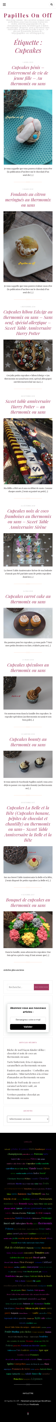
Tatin (43, 1194)
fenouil (14, 1242)
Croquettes (46, 1359)
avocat (48, 1149)
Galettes (8, 1213)
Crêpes (26, 1276)
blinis (9, 1194)
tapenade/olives (11, 1318)
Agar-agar (43, 1350)
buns (40, 1184)
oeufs (49, 1285)
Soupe (42, 1228)
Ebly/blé (45, 1341)
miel (30, 1313)
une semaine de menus (16, 1341)
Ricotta (29, 1223)
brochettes (27, 1218)
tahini (36, 1184)
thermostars (38, 1304)
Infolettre (28, 1393)
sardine (17, 1267)
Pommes (34, 1354)
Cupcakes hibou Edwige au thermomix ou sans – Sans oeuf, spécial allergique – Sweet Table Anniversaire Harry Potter (28, 322)
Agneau (19, 1208)
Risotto (19, 1183)
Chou (29, 1194)
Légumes (36, 1379)
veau (25, 1271)
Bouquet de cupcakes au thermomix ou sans (28, 902)
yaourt (16, 1233)
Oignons (30, 1247)
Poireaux (31, 1212)
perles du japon (25, 1159)
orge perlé (29, 1258)
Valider (28, 1026)
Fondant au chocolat (30, 1345)
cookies (29, 1323)
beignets (14, 1313)
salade (28, 1373)
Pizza (39, 1359)
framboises (10, 1276)
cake (43, 1318)
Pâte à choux (20, 1281)
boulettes (43, 1336)
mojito (46, 1253)
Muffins (15, 1331)
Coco (43, 1298)
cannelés (43, 1345)
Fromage (46, 1217)
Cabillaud (47, 1262)
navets (50, 1204)
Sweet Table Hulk (28, 1184)
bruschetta (28, 1189)
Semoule (23, 1203)
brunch (40, 1168)
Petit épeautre (39, 1290)
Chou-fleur (19, 1308)
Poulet (8, 1331)
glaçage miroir (10, 1208)
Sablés (14, 1194)
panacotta (17, 1345)
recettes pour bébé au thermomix (21, 1285)
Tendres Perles (34, 1199)
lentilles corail (23, 1355)
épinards (16, 1373)
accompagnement (14, 1188)
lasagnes (27, 1379)
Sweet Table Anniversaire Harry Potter (31, 1243)
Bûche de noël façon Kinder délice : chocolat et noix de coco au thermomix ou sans (26, 1053)
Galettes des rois (17, 1257)
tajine (49, 1208)
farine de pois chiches (38, 1189)
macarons (13, 1299)
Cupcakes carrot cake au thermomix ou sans (28, 599)
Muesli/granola (32, 1271)
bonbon (26, 1199)
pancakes (26, 1154)
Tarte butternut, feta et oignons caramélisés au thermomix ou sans (26, 1063)
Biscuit (36, 1257)
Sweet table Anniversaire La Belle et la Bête (21, 1359)
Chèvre (46, 1168)
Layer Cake (15, 1159)
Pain (18, 1350)
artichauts (11, 1183)
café (32, 1303)
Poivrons (38, 1153)
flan (47, 1194)
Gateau (33, 1275)
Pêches (27, 1178)
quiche (43, 1257)
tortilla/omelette (42, 1163)
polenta (30, 1173)
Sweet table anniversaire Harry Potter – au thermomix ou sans (28, 406)
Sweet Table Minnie (11, 1262)
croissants (38, 1262)
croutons (43, 1327)
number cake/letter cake (16, 1164)
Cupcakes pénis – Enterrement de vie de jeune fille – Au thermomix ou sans (28, 75)
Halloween (11, 1350)
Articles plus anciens (13, 970)
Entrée (19, 1217)
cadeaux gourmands (32, 1208)
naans (48, 1346)
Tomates (39, 1252)
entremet (22, 1298)
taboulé (7, 1149)
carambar (46, 1373)
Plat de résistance (15, 1247)
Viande (32, 1168)
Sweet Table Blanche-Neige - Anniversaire (23, 1337)
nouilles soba (8, 1238)
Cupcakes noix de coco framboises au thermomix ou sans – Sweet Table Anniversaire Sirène (28, 519)
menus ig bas (9, 1218)
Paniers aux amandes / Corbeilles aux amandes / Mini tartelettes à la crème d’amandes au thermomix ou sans (28, 1074)
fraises (49, 1188)
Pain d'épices (9, 1308)
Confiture (32, 1233)
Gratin (47, 1303)
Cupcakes (30, 1163)
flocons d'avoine (19, 1213)
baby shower (8, 1267)
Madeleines (8, 1203)
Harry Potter (38, 1204)
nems (32, 1369)
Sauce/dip (36, 1373)
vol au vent (38, 1341)
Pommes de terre (21, 1368)
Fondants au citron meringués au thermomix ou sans (28, 199)
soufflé (38, 1281)
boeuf (42, 1173)
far (9, 1271)
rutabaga (19, 1271)
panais (49, 1327)
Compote (47, 1213)
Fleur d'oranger (27, 1262)
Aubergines (21, 1223)
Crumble (34, 1178)
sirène (13, 1173)
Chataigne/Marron (15, 1178)
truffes (48, 1229)
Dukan (23, 1374)
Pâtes (33, 1158)
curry (49, 1308)
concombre (29, 1252)
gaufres (23, 1267)
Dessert (36, 1193)
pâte (40, 1271)
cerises (49, 1318)
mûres (35, 1224)
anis (32, 1154)
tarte (45, 1153)
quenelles (43, 1313)
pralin (15, 1238)
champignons (15, 1153)
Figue (16, 1203)
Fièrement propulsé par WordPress (36, 1401)
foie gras (20, 1276)
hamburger (40, 1149)
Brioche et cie (10, 1199)
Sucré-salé (9, 1223)
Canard (29, 1281)
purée (8, 1312)
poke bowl (23, 1233)
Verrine (37, 1247)
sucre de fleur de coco (35, 1364)
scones (45, 1208)
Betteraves (36, 1218)
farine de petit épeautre (14, 1304)
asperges (7, 1369)
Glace (23, 1290)
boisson (26, 1303)
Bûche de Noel (44, 1276)
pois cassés (13, 1271)
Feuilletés (25, 1350)
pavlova (37, 1369)
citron (49, 1238)
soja (45, 1203)
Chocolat (44, 1178)
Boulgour (42, 1285)
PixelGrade (34, 1404)
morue (19, 1199)
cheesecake (46, 1247)
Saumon (22, 1193)
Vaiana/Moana (23, 1313)
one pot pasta (16, 1290)
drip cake (45, 1271)
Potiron (9, 1345)
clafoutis (22, 1323)
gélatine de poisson (20, 1149)
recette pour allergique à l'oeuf (32, 1238)
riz (34, 1280)
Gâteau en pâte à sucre (35, 1308)
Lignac (8, 1374)
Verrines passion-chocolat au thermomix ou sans (23, 1096)
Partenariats (45, 1198)
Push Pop (30, 1204)
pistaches (34, 1350)
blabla (32, 1149)
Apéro (10, 1363)
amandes (32, 1298)
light (37, 1318)
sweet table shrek (43, 1234)
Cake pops (41, 1159)
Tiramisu (29, 1341)
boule (35, 1323)
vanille (35, 1312)
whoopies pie (30, 1318)
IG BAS (39, 1212)
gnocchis (22, 1318)
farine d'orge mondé (15, 1253)
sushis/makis (21, 1173)
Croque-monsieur (38, 1332)
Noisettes (18, 1379)
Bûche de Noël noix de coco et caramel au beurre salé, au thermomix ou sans (23, 1086)
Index (36, 1173)
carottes (10, 1168)
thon (46, 1363)
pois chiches (25, 1331)
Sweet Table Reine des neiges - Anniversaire (23, 1327)
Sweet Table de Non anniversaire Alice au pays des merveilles (28, 1294)
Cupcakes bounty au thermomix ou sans (28, 741)
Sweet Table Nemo (21, 1169)
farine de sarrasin (45, 1267)
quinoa (9, 1233)
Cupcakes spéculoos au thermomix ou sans (28, 667)
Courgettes (20, 1363)
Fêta (49, 1313)
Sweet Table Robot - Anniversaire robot (26, 1229)
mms (38, 1299)
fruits (46, 1183)
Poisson (9, 1228)
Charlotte (30, 1290)
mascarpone (33, 1266)
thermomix (45, 1223)
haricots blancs (46, 1369)
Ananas (48, 1331)
